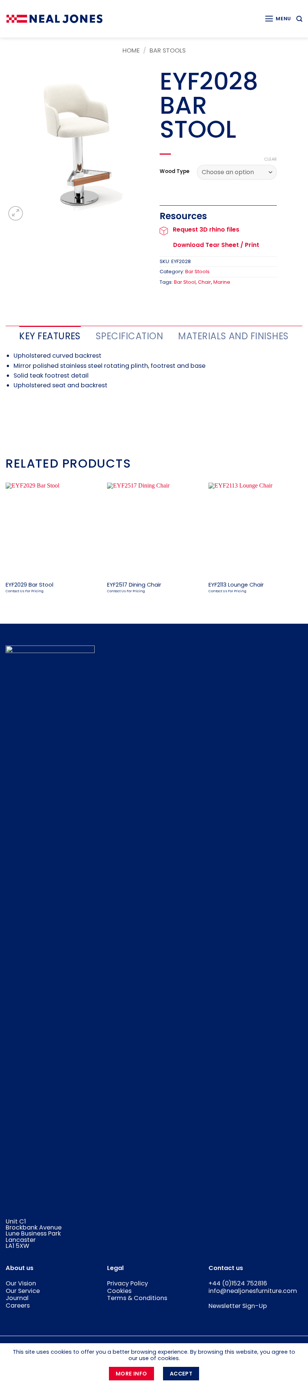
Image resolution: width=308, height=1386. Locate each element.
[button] (277, 18)
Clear (270, 159)
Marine (221, 282)
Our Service (23, 1291)
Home (131, 50)
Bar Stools (167, 50)
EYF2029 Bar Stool (29, 584)
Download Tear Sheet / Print (216, 245)
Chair (204, 282)
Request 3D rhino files (206, 230)
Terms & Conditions (137, 1298)
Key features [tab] (50, 336)
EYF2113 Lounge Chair (236, 584)
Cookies (119, 1291)
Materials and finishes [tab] (233, 336)
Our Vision (21, 1283)
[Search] (299, 19)
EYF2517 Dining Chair (134, 584)
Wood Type (174, 171)
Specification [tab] (129, 336)
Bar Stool (185, 282)
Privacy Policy (127, 1283)
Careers (18, 1305)
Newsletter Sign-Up (237, 1306)
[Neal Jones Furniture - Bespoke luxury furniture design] (54, 18)
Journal (17, 1298)
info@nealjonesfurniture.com (252, 1291)
